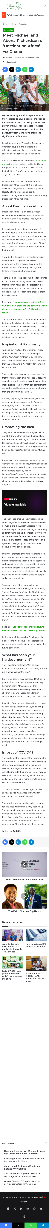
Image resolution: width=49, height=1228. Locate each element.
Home (7, 24)
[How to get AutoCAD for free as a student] (36, 935)
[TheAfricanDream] (14, 6)
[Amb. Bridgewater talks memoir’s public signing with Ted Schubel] (12, 935)
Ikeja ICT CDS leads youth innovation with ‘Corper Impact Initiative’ (12, 975)
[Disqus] (24, 1025)
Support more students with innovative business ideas (36, 977)
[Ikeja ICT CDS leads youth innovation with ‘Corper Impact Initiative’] (12, 962)
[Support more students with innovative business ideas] (36, 963)
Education (23, 24)
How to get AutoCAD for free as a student (36, 945)
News (14, 24)
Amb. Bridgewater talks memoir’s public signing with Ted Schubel (12, 948)
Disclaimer (24, 1202)
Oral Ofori (8, 58)
